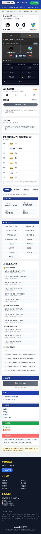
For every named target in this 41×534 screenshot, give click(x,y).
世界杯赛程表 (30, 235)
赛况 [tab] (16, 95)
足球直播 (24, 3)
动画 (11, 35)
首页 (18, 3)
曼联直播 (6, 442)
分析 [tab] (25, 95)
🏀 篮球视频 (6, 430)
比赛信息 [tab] (7, 190)
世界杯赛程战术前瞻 (11, 239)
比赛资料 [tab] (16, 190)
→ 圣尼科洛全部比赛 (9, 399)
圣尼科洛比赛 (30, 226)
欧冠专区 (23, 480)
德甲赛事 (29, 244)
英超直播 (22, 7)
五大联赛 (4, 480)
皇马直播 (21, 442)
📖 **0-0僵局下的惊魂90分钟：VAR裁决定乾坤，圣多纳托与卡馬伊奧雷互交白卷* (21, 366)
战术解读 (4, 486)
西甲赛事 (11, 244)
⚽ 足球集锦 (6, 427)
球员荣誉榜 (5, 483)
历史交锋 (23, 483)
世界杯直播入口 (11, 235)
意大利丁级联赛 (16, 11)
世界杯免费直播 (30, 231)
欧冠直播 (5, 415)
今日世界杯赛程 (11, 231)
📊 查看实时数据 (20, 104)
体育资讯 (11, 257)
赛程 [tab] (34, 95)
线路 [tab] (7, 95)
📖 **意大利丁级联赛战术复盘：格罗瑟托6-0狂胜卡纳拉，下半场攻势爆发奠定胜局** (21, 354)
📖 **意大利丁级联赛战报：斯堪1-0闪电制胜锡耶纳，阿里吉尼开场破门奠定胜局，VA (21, 358)
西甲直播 (30, 7)
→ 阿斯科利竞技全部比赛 (10, 397)
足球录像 (28, 442)
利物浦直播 (14, 442)
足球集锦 (11, 252)
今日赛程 (11, 248)
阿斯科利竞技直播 (9, 440)
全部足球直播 (7, 417)
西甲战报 (4, 488)
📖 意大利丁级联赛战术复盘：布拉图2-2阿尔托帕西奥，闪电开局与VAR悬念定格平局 (21, 370)
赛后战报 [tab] (26, 190)
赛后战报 (29, 252)
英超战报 (23, 486)
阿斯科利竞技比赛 (11, 226)
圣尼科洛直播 (19, 440)
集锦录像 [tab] (35, 190)
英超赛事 (29, 239)
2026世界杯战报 (13, 7)
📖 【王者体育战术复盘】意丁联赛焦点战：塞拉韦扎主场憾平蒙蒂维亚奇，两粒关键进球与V (21, 362)
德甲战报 (23, 488)
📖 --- (6, 350)
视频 (30, 35)
